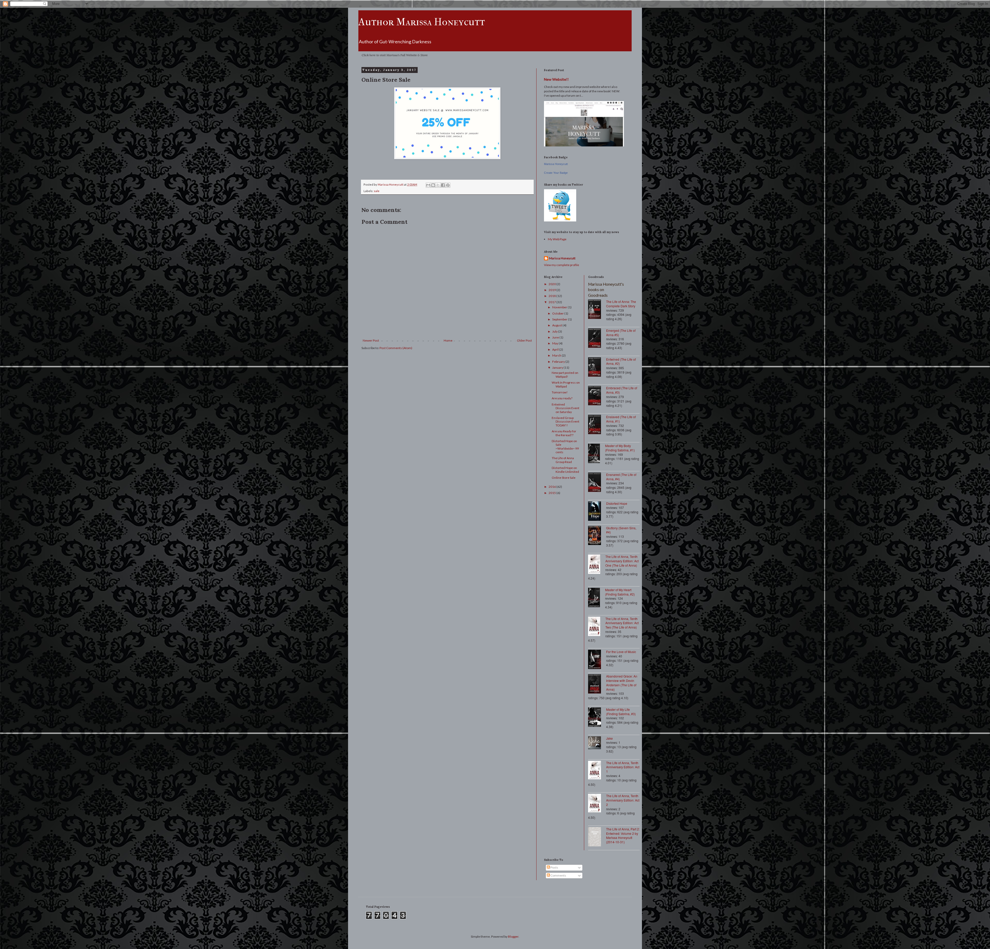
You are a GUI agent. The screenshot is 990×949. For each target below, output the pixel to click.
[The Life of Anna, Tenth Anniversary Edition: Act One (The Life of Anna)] (596, 565)
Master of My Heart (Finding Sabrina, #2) (620, 592)
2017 (552, 302)
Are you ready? (562, 398)
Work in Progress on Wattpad (566, 384)
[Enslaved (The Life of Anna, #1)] (597, 425)
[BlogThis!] (433, 185)
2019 (552, 290)
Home (448, 340)
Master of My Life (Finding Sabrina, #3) (621, 711)
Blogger (513, 936)
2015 (552, 493)
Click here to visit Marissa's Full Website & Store (395, 55)
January (558, 367)
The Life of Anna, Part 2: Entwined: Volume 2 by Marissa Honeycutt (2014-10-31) (623, 835)
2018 (552, 296)
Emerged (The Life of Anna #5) (621, 332)
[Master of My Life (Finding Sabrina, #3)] (597, 717)
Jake (609, 738)
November (560, 307)
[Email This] (428, 185)
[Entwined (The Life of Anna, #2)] (597, 367)
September (560, 319)
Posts (554, 867)
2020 (552, 284)
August (557, 325)
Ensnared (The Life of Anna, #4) (621, 476)
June (555, 337)
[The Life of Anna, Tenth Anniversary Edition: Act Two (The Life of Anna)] (596, 627)
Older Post (524, 340)
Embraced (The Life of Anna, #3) (621, 390)
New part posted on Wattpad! (565, 374)
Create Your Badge (556, 172)
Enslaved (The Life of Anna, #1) (621, 419)
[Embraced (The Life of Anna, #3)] (597, 396)
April (555, 349)
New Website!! (556, 79)
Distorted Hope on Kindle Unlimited (565, 469)
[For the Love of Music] (597, 660)
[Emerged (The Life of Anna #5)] (597, 338)
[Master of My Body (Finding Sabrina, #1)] (596, 454)
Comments (558, 875)
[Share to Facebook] (443, 185)
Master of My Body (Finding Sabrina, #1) (620, 447)
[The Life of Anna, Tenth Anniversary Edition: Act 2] (597, 803)
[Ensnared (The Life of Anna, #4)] (597, 483)
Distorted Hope (616, 503)
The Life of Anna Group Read (563, 460)
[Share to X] (438, 185)
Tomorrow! (560, 392)
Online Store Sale (563, 478)
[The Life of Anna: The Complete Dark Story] (597, 310)
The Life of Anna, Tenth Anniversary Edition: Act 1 (622, 767)
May (555, 343)
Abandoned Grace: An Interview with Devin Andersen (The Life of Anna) (621, 682)
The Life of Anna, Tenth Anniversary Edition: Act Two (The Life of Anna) (622, 623)
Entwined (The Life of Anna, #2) (621, 361)
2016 (552, 487)
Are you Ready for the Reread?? (564, 433)
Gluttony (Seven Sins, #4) (621, 530)
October (558, 313)
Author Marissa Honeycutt (421, 22)
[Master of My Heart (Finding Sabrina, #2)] (596, 598)
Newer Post (371, 340)
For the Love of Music (621, 651)
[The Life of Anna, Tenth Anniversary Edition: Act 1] (597, 770)
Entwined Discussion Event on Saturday (565, 408)
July (555, 331)
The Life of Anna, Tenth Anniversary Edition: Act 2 (622, 800)
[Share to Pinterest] (447, 185)
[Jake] (597, 743)
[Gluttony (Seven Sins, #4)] (597, 536)
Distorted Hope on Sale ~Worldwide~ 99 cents (565, 446)
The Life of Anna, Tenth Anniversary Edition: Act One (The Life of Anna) (622, 560)
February (558, 362)
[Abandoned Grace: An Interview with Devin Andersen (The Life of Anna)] (597, 684)
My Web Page (557, 239)
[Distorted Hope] (597, 511)
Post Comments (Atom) (396, 348)
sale (377, 191)
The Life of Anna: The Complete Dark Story (621, 303)
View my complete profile (561, 265)
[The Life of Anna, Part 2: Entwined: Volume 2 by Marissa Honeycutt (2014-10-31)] (597, 837)
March (557, 355)
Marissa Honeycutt (556, 164)
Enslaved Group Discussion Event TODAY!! (565, 421)
